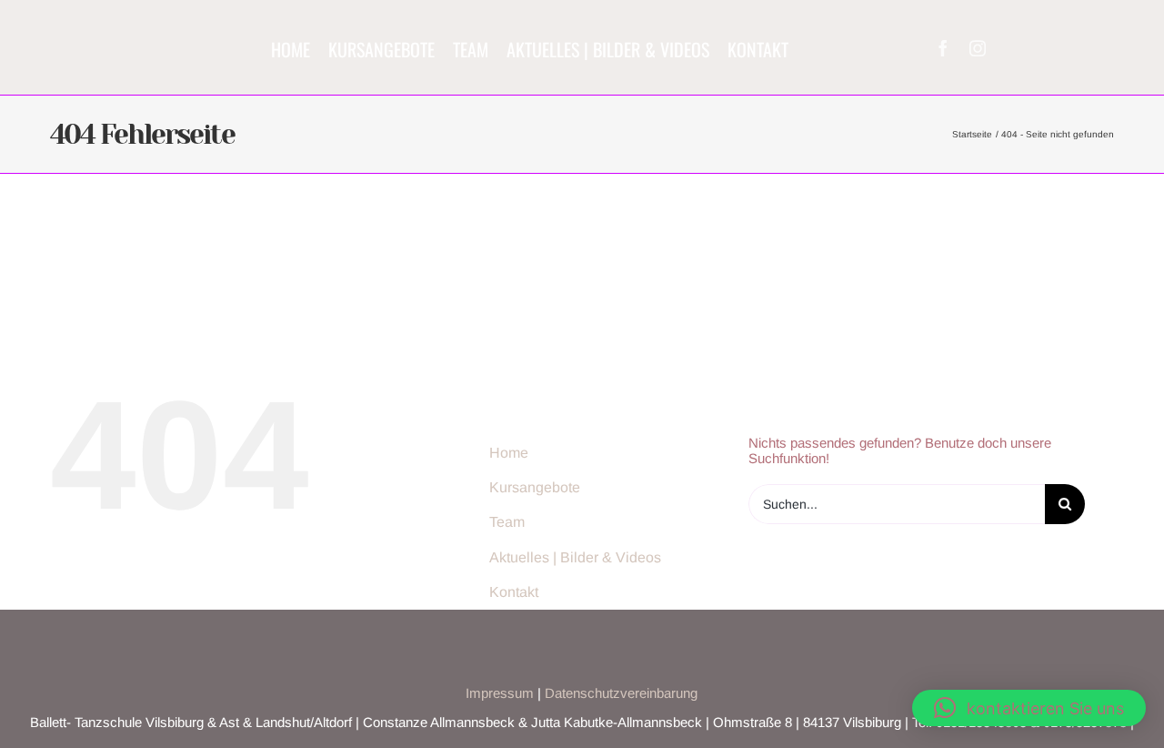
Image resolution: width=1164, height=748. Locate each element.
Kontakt (513, 592)
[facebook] (943, 48)
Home (508, 452)
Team (507, 522)
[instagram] (977, 48)
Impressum (500, 693)
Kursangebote (534, 487)
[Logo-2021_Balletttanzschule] (139, 24)
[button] (1029, 708)
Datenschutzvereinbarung (621, 693)
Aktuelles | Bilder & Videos (575, 557)
